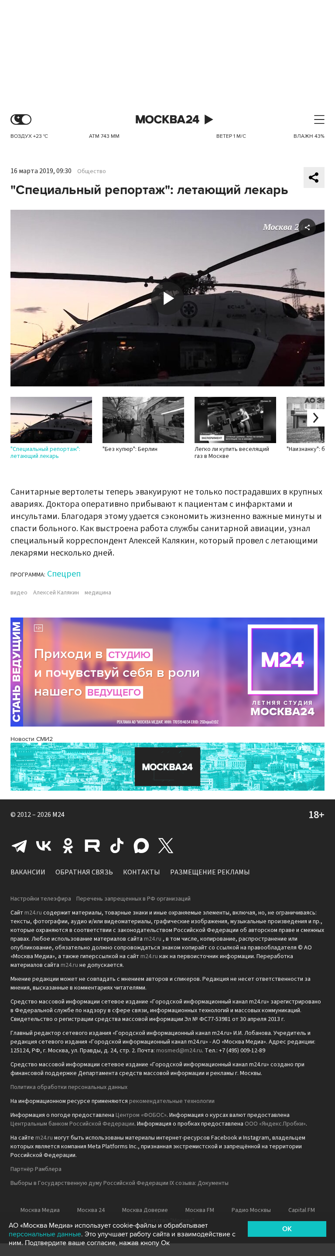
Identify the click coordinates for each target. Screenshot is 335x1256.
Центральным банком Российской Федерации (72, 1123)
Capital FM (301, 1210)
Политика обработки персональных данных (68, 1087)
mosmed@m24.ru (179, 1050)
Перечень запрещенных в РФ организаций (133, 898)
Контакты (141, 872)
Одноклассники (68, 845)
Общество (91, 171)
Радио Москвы (251, 1210)
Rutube (92, 845)
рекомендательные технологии (172, 1101)
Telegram (19, 845)
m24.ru (33, 912)
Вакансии (27, 872)
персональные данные (45, 1234)
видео (18, 593)
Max (141, 845)
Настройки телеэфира (40, 898)
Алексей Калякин (56, 593)
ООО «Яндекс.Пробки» (275, 1123)
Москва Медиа (40, 1210)
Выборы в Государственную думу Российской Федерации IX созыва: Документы (119, 1183)
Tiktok (117, 845)
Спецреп (64, 574)
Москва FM (199, 1210)
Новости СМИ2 (31, 739)
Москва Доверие (145, 1210)
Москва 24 (167, 120)
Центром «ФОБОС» (141, 1115)
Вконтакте (43, 845)
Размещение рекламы (210, 872)
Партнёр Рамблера (36, 1169)
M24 (58, 814)
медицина (98, 593)
